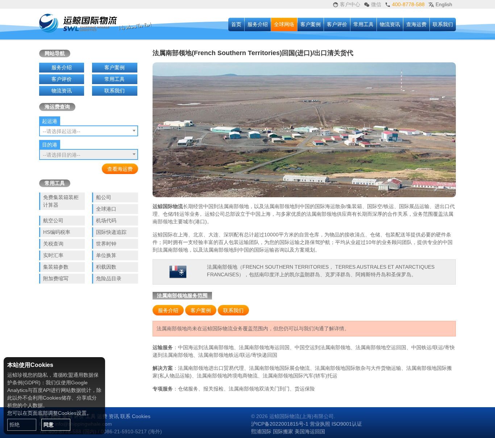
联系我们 (443, 24)
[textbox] (88, 131)
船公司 (103, 197)
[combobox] (88, 130)
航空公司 (53, 220)
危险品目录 (108, 278)
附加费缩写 (55, 278)
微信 (375, 4)
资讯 (114, 416)
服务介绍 (258, 24)
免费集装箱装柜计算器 (61, 201)
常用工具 (363, 24)
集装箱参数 (55, 267)
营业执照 (320, 424)
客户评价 (337, 24)
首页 (236, 24)
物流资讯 (390, 24)
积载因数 (106, 267)
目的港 (49, 145)
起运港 (49, 121)
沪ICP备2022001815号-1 (279, 424)
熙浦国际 (261, 431)
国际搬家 (283, 431)
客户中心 (349, 4)
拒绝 (14, 424)
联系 (125, 416)
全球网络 (284, 24)
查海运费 (416, 24)
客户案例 (310, 24)
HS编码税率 (56, 232)
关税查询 (53, 244)
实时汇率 (53, 255)
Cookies (141, 416)
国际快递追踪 (111, 232)
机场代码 (106, 220)
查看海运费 (120, 169)
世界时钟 (106, 244)
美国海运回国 (310, 431)
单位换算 (106, 255)
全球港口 (106, 209)
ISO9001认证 (347, 424)
